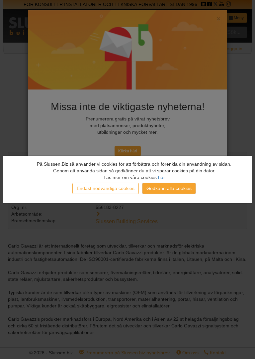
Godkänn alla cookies (169, 188)
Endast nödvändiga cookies (105, 188)
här (161, 177)
